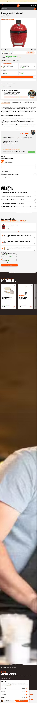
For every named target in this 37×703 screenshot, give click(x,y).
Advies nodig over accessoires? (8, 147)
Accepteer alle (21, 700)
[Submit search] (35, 9)
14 (35, 49)
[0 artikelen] (2, 5)
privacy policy (9, 685)
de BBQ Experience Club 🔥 (24, 1)
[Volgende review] (35, 174)
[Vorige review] (2, 174)
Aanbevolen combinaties (29, 103)
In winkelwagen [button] (14, 307)
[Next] (10, 49)
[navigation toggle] (35, 6)
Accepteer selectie (8, 700)
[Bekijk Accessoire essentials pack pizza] (8, 296)
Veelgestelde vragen (16, 103)
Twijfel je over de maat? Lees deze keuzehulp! (11, 149)
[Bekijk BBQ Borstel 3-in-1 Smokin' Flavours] (25, 296)
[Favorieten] (31, 5)
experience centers (18, 57)
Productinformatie (5, 103)
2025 (6, 86)
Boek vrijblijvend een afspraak (16, 96)
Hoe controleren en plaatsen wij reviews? (7, 158)
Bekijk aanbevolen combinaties (18, 79)
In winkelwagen (9, 265)
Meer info (23, 688)
